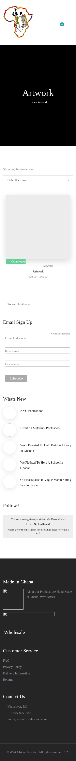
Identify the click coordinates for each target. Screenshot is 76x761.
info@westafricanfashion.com (27, 719)
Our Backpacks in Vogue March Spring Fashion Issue (45, 482)
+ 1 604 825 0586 (19, 713)
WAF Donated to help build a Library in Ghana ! (45, 448)
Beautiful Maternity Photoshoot (40, 428)
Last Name (12, 364)
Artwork (48, 265)
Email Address (15, 338)
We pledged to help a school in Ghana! (41, 465)
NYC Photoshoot (31, 411)
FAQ (6, 660)
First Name (12, 351)
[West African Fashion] (18, 22)
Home (32, 102)
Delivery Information (16, 673)
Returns (8, 679)
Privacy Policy (12, 667)
